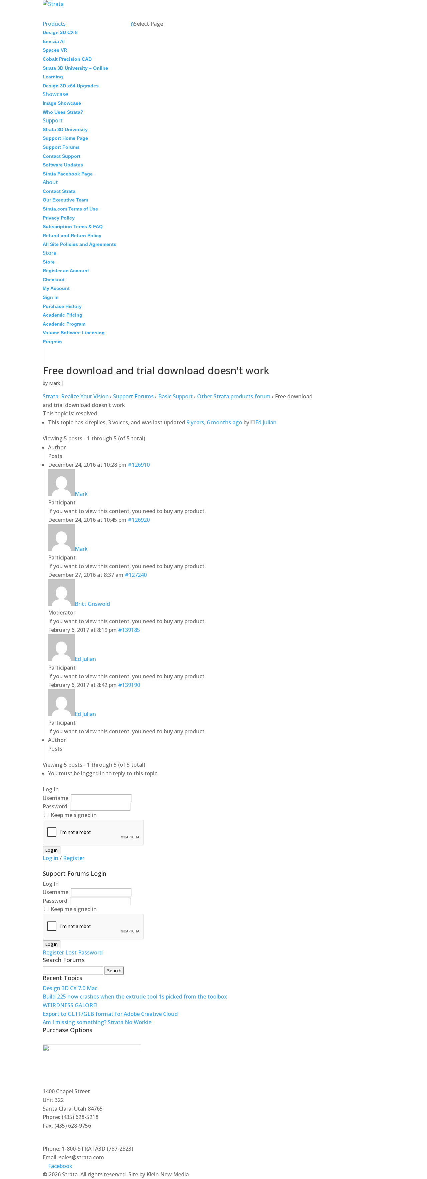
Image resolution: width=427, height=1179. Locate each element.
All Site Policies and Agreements (79, 244)
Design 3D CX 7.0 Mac (70, 988)
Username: (57, 798)
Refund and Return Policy (72, 235)
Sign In (51, 297)
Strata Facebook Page (68, 173)
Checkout (54, 279)
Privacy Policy (59, 218)
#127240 (136, 574)
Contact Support (61, 156)
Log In (51, 850)
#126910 (139, 464)
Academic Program (64, 324)
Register (73, 858)
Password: (56, 806)
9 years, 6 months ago (214, 422)
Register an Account (66, 270)
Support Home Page (65, 138)
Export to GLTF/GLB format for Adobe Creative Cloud (110, 1014)
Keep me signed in (74, 815)
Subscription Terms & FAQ (73, 226)
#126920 (139, 519)
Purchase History (62, 306)
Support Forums (61, 147)
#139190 (129, 685)
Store (49, 262)
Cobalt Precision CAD (67, 59)
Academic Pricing (62, 315)
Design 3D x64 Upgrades (71, 85)
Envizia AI (54, 41)
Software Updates (63, 164)
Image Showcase (62, 103)
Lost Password (84, 952)
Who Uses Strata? (63, 112)
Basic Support (175, 396)
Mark (54, 383)
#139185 (129, 630)
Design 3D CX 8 (60, 32)
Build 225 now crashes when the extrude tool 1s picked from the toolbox (135, 996)
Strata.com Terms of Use (70, 209)
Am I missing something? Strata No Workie (97, 1022)
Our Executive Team (65, 200)
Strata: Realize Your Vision (76, 396)
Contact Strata (59, 191)
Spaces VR (55, 50)
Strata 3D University (65, 129)
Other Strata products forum (234, 396)
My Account (56, 288)
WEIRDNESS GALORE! (70, 1005)
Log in (50, 858)
